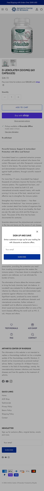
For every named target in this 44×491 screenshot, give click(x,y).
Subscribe (22, 257)
